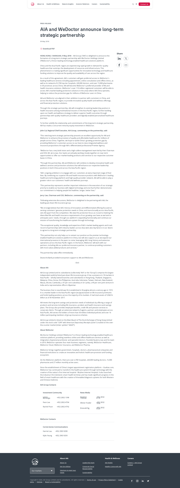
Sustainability (105, 4)
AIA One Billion (65, 467)
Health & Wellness (53, 4)
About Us (40, 4)
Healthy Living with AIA (113, 467)
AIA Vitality (108, 463)
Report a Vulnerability (52, 482)
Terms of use (91, 480)
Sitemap (39, 482)
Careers (94, 4)
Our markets (37, 471)
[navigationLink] (32, 4)
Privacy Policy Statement (107, 480)
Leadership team (88, 463)
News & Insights (68, 4)
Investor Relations (82, 4)
